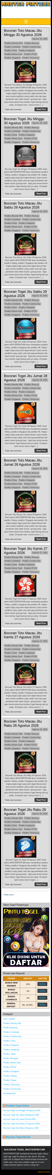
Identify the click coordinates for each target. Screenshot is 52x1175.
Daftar (42, 984)
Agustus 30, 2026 (39, 39)
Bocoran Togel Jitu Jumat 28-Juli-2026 (19, 1119)
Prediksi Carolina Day (31, 47)
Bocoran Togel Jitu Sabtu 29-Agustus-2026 (21, 1115)
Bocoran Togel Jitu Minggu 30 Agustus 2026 (24, 121)
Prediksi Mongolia (10, 1058)
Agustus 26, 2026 (39, 729)
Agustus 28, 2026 (39, 380)
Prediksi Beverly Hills (14, 43)
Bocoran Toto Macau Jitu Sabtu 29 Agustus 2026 (23, 205)
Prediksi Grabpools (27, 50)
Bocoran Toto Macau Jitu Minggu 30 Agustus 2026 (23, 33)
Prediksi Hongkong (11, 1050)
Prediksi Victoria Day (12, 1089)
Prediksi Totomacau (30, 58)
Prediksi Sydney (10, 1076)
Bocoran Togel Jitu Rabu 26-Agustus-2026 (21, 1128)
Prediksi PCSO (30, 54)
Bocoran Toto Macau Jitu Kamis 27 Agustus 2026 (23, 635)
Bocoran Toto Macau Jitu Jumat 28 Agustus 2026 (23, 462)
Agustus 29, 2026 (39, 211)
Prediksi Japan (9, 1054)
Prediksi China (11, 50)
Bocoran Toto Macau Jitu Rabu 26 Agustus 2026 (23, 723)
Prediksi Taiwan (9, 1080)
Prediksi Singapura (12, 58)
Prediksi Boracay (32, 43)
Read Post (41, 109)
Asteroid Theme (44, 1172)
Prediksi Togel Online (17, 1106)
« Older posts (8, 895)
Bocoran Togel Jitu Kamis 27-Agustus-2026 (21, 1124)
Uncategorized (9, 1093)
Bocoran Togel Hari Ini (18, 1137)
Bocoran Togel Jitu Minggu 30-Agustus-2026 (21, 1110)
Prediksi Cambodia (12, 47)
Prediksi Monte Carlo (13, 54)
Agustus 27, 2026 (39, 553)
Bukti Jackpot (9, 1019)
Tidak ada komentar (13, 109)
